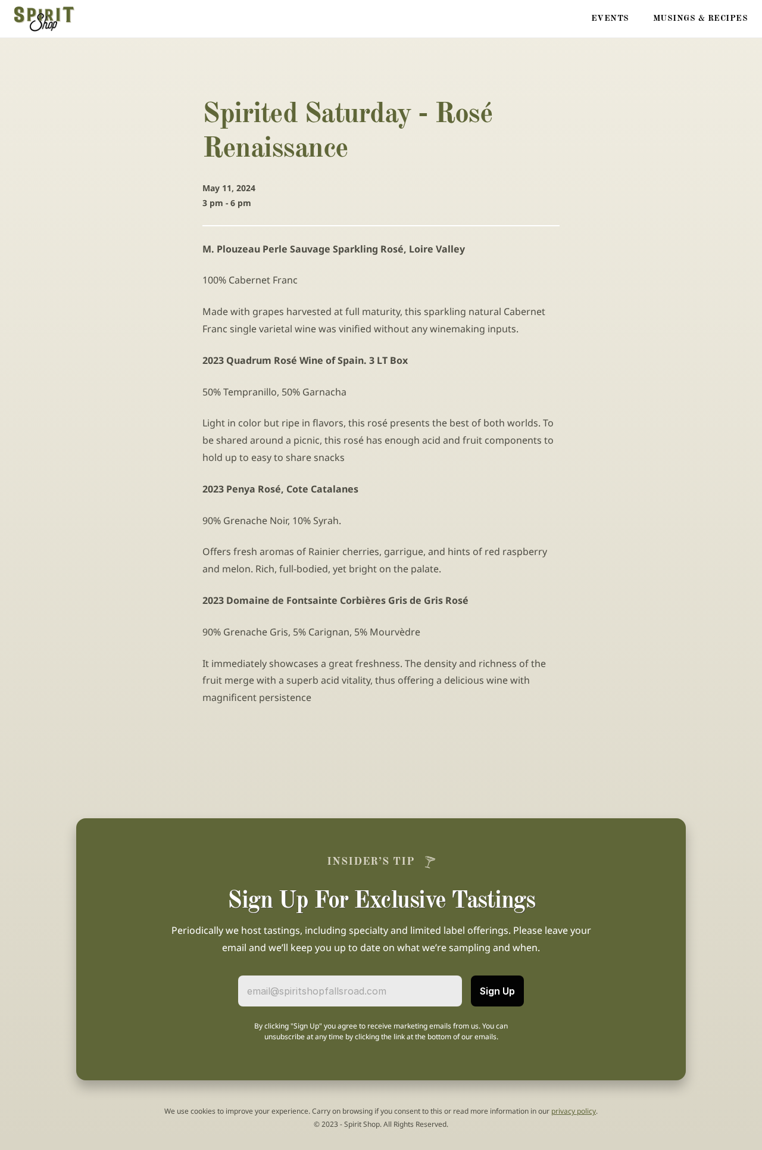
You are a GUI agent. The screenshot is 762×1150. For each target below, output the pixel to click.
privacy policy (573, 1111)
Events (610, 18)
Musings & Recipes (700, 18)
